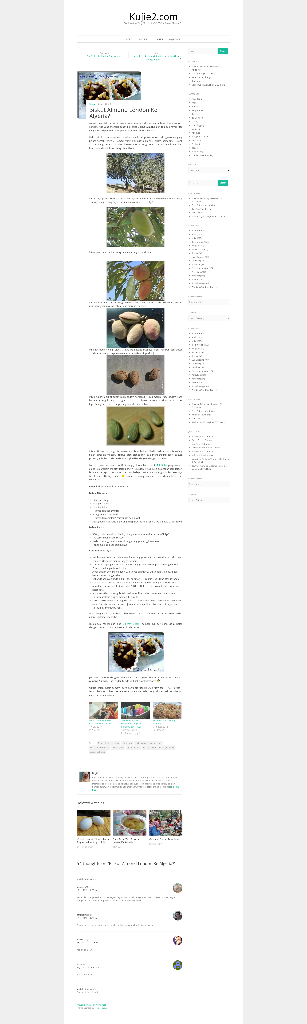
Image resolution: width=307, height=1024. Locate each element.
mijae (79, 964)
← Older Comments (86, 879)
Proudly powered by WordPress (91, 1005)
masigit (195, 459)
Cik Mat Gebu (129, 623)
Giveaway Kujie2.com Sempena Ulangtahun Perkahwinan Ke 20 (132, 723)
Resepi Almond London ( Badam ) (158, 747)
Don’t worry (197, 81)
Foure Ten (196, 440)
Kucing (195, 121)
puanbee (81, 939)
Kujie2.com (153, 16)
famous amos (156, 743)
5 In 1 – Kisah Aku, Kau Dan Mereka (104, 56)
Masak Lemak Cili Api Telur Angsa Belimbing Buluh (93, 841)
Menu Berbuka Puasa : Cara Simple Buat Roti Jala (102, 722)
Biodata (143, 39)
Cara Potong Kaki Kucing (203, 73)
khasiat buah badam (99, 747)
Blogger (195, 113)
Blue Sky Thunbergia (202, 77)
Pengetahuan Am (200, 136)
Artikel (195, 106)
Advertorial (197, 98)
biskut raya (127, 743)
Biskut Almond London (108, 743)
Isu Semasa (197, 117)
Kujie (95, 773)
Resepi (92, 104)
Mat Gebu (161, 465)
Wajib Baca (174, 39)
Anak (194, 102)
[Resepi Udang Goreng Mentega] (167, 710)
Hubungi (158, 39)
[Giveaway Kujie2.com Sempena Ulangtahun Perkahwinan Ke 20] (135, 710)
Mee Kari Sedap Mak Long (164, 839)
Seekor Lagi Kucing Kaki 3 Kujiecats (208, 84)
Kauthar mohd (198, 465)
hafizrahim (82, 914)
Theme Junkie (100, 1008)
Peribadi (196, 144)
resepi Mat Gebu (97, 752)
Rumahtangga (198, 151)
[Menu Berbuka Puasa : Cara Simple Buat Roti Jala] (103, 710)
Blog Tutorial (198, 110)
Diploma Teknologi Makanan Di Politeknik (209, 467)
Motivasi (196, 129)
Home (129, 39)
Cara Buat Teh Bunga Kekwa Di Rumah (126, 841)
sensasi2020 (82, 887)
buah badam (140, 743)
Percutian (196, 140)
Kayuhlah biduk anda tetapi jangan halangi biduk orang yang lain (157, 58)
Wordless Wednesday (202, 155)
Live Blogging (198, 125)
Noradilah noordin (200, 447)
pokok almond (133, 747)
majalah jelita (118, 747)
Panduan (196, 132)
